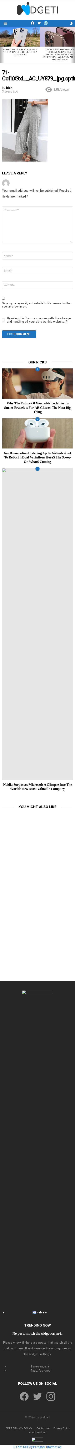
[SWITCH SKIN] (71, 23)
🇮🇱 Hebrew (39, 1312)
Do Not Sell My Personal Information (37, 1447)
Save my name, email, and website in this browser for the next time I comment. (36, 305)
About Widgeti (37, 1432)
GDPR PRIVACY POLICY (18, 1428)
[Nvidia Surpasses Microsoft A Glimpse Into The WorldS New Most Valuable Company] (37, 624)
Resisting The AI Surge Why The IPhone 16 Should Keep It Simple (20, 52)
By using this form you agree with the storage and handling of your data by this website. (39, 320)
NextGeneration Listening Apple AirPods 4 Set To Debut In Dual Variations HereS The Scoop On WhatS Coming (37, 457)
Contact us (42, 1428)
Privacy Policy (62, 1428)
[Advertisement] (37, 850)
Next (73, 45)
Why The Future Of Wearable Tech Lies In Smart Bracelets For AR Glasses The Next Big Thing (37, 407)
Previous (2, 45)
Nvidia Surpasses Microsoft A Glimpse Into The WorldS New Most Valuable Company (37, 787)
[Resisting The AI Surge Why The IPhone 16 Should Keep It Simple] (20, 37)
